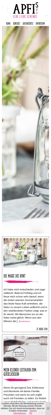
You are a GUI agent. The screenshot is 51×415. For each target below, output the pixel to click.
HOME (8, 23)
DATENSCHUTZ (28, 23)
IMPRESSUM (40, 23)
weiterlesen (25, 321)
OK (30, 413)
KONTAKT (16, 23)
